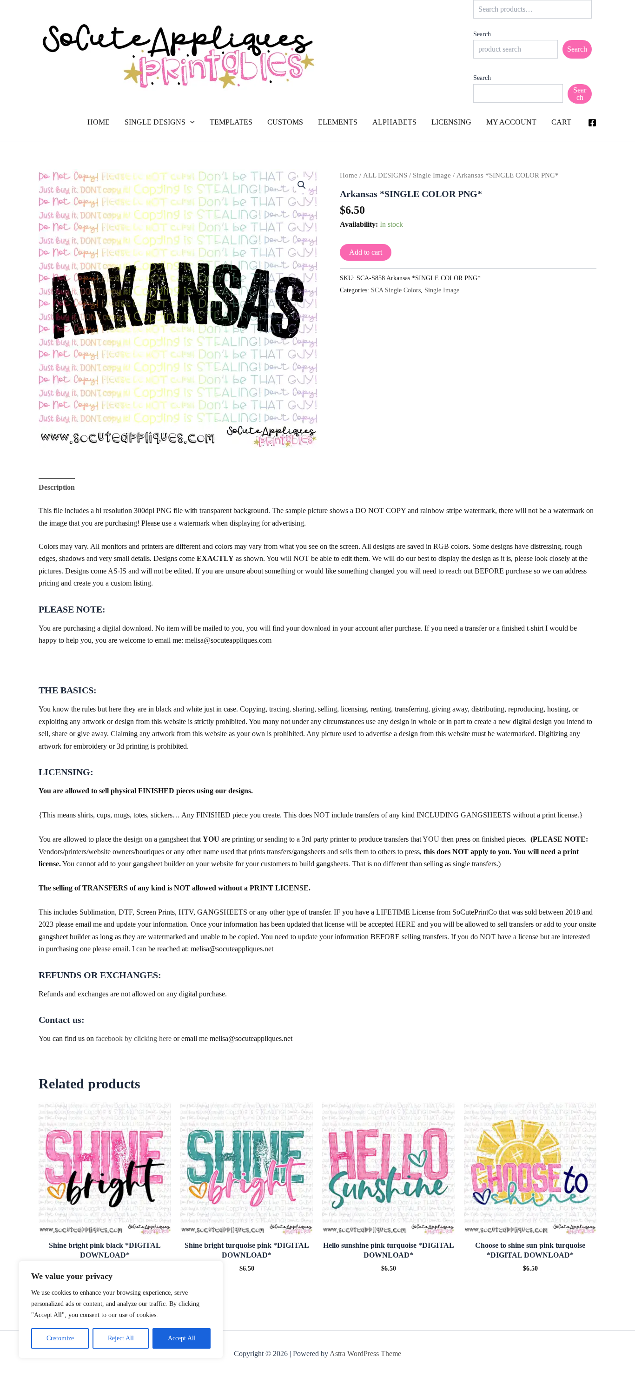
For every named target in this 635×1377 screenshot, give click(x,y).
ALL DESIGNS (385, 175)
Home (348, 175)
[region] (121, 1309)
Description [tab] (57, 487)
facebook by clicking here (134, 1038)
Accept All (182, 1338)
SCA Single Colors (396, 290)
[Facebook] (592, 123)
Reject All (121, 1338)
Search (482, 34)
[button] (190, 122)
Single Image (432, 175)
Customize (60, 1338)
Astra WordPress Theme (365, 1353)
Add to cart (365, 252)
